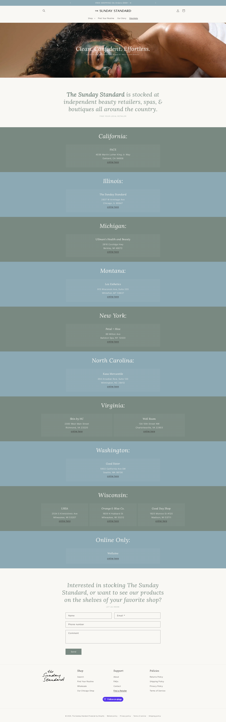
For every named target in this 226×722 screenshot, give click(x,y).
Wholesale (82, 686)
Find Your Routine (85, 681)
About (116, 677)
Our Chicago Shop (85, 691)
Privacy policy (125, 716)
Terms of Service (157, 691)
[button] (44, 11)
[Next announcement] (156, 3)
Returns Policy (156, 677)
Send (73, 651)
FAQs (116, 681)
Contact (117, 686)
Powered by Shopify (96, 716)
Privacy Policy (156, 686)
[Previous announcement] (70, 3)
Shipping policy (155, 716)
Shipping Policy (157, 681)
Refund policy (112, 716)
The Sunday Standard (80, 716)
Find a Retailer (120, 691)
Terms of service (139, 716)
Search (80, 677)
